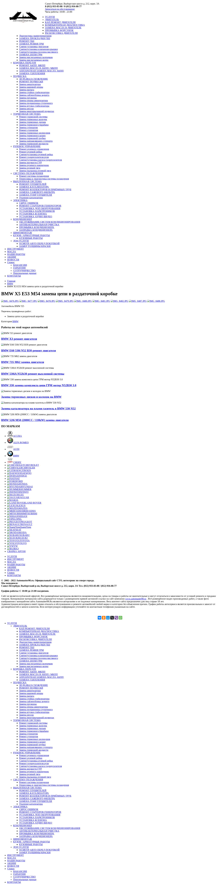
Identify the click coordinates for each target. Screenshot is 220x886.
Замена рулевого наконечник (34, 165)
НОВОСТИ (13, 259)
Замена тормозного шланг (32, 135)
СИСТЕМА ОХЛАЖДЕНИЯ (28, 173)
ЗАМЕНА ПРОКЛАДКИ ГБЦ (34, 38)
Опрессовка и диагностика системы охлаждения (44, 178)
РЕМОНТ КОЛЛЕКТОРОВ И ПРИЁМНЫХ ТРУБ (45, 189)
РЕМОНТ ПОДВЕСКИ (31, 81)
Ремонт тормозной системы (33, 116)
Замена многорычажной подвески (36, 111)
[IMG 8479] (65, 301)
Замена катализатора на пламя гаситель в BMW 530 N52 (38, 408)
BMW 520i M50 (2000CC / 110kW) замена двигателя (35, 420)
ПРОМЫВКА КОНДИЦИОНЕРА (36, 227)
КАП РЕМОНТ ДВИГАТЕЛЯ (60, 22)
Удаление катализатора (31, 197)
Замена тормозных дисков (32, 122)
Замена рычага (26, 89)
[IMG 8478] (46, 301)
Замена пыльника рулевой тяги (35, 170)
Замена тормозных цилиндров (34, 133)
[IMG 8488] (156, 301)
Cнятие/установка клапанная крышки (38, 49)
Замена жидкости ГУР (30, 162)
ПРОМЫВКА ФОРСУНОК (59, 30)
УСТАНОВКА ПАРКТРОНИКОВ (37, 211)
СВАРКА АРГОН (16, 551)
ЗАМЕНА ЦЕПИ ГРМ (30, 54)
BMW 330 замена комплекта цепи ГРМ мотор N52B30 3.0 (38, 385)
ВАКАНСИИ (20, 265)
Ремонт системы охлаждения (34, 176)
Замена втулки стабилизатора (34, 106)
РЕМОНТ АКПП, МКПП (32, 65)
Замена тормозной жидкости (33, 143)
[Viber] (116, 617)
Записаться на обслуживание (60, 9)
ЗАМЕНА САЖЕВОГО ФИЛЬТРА (37, 192)
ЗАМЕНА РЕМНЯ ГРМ (31, 44)
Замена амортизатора (30, 84)
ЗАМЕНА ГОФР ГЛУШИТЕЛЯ (35, 195)
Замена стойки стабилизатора (34, 92)
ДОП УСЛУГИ (21, 241)
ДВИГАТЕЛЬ (52, 19)
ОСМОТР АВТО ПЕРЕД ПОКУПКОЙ (39, 243)
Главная (11, 281)
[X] (112, 617)
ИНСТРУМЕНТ (15, 249)
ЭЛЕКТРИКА (20, 200)
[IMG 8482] (119, 301)
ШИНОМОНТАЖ (22, 232)
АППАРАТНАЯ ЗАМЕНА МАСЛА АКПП (41, 71)
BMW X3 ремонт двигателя (19, 338)
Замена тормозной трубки (32, 138)
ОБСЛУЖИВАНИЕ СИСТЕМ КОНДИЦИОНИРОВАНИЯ (49, 222)
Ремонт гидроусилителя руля (34, 157)
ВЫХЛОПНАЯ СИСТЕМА (27, 181)
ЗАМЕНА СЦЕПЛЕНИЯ (32, 73)
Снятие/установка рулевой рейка (36, 154)
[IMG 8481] (101, 301)
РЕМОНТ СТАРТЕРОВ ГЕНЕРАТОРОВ (40, 205)
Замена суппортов (28, 127)
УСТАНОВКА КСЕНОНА (33, 214)
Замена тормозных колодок (33, 119)
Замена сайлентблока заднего (34, 95)
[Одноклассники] (104, 617)
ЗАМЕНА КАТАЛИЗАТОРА (34, 187)
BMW (10, 283)
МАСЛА (11, 251)
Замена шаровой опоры (31, 87)
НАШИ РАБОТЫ (16, 254)
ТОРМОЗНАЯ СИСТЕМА (27, 114)
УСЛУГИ (50, 17)
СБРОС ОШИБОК (28, 203)
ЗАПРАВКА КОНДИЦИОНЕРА (36, 230)
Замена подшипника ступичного (36, 103)
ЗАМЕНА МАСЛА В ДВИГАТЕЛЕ (63, 27)
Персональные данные (24, 273)
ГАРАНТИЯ (19, 268)
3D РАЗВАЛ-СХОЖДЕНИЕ (33, 79)
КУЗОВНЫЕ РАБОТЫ (31, 238)
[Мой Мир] (108, 617)
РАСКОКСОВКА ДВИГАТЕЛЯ (61, 33)
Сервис (11, 262)
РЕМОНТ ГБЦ (26, 41)
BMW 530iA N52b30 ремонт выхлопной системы (32, 373)
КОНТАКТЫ (14, 276)
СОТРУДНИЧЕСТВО (24, 270)
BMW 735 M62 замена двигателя (22, 362)
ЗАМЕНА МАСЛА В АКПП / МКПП (38, 68)
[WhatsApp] (120, 617)
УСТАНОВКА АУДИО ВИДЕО (35, 216)
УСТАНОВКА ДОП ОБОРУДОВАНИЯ (39, 208)
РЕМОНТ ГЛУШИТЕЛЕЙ (32, 184)
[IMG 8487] (138, 301)
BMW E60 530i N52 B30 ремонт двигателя (28, 350)
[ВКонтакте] (99, 617)
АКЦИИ (11, 257)
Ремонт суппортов (28, 130)
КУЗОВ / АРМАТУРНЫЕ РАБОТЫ (31, 235)
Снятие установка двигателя (33, 46)
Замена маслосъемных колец (33, 60)
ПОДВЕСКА (19, 76)
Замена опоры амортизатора (33, 100)
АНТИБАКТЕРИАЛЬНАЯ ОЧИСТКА (39, 224)
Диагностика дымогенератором (35, 35)
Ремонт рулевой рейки (30, 151)
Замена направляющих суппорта (36, 141)
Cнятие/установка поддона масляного (38, 52)
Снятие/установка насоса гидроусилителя (40, 160)
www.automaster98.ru (135, 598)
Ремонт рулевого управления (34, 149)
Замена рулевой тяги (29, 168)
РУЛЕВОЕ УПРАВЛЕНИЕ (27, 146)
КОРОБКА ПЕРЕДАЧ (24, 62)
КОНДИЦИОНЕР (22, 219)
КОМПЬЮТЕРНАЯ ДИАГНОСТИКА (65, 25)
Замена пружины (28, 98)
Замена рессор (26, 108)
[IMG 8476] (10, 301)
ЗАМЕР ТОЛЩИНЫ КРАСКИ (35, 246)
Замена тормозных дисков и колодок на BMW (31, 396)
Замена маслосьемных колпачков (36, 57)
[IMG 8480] (83, 301)
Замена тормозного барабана (33, 125)
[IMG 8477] (28, 301)
